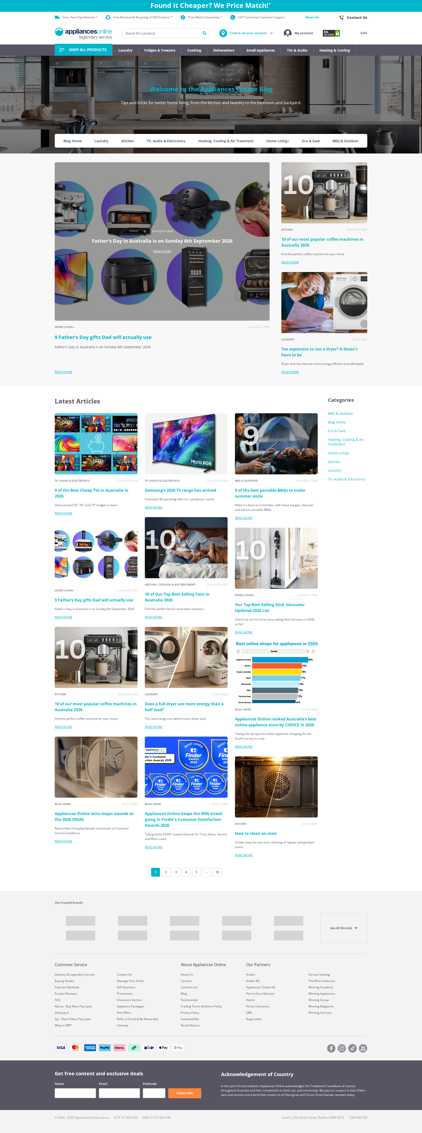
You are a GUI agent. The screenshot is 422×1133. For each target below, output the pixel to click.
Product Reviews (66, 993)
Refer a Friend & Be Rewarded (137, 1019)
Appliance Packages (130, 1006)
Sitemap (122, 1025)
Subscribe (185, 1093)
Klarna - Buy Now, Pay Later (73, 1006)
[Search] (205, 33)
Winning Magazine (321, 1006)
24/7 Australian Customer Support (261, 17)
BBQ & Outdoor (346, 141)
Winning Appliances (321, 993)
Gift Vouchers (126, 987)
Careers (186, 981)
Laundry (101, 141)
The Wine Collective (321, 981)
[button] (298, 33)
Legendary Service (82, 974)
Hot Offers (124, 1013)
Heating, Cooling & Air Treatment (226, 141)
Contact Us (124, 974)
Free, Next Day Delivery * (80, 17)
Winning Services (320, 1013)
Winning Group (318, 1000)
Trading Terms (191, 1006)
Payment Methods (67, 987)
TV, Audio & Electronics (166, 141)
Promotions (125, 993)
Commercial (189, 987)
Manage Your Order (130, 981)
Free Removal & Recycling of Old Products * (142, 17)
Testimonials (189, 1000)
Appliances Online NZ (260, 987)
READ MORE (162, 251)
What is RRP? (63, 1025)
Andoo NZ (253, 981)
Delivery (60, 974)
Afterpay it (62, 1013)
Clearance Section (129, 1000)
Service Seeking (319, 974)
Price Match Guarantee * (205, 17)
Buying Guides (64, 981)
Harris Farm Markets (260, 993)
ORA (249, 1013)
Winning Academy (320, 987)
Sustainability (190, 1019)
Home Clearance (257, 1006)
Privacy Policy (190, 1013)
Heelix (250, 1000)
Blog (184, 993)
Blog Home (72, 141)
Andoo (250, 974)
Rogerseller (254, 1019)
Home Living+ (277, 141)
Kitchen (127, 141)
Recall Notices (190, 1025)
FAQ (57, 1000)
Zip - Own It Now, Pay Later (73, 1019)
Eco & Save (311, 141)
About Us (312, 17)
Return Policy (213, 1006)
